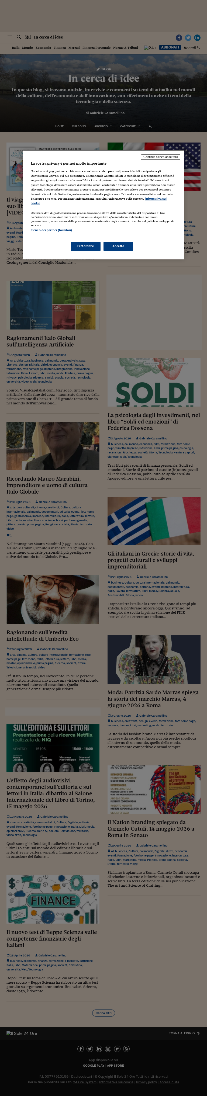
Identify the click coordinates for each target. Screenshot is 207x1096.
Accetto (118, 246)
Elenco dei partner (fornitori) (51, 230)
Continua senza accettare (160, 157)
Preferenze (85, 246)
